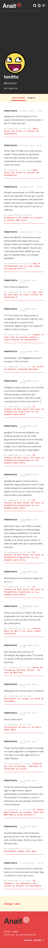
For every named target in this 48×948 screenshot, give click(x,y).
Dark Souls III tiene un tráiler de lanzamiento (21, 131)
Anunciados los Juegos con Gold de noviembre (24, 699)
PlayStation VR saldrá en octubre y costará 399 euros (23, 218)
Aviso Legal (11, 931)
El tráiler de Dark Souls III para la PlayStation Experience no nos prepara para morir (24, 410)
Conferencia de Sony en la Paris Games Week (22, 728)
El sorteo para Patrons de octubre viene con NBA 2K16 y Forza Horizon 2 (24, 812)
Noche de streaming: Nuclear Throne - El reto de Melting (23, 670)
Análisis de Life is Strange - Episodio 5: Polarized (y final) (23, 766)
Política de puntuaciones (20, 934)
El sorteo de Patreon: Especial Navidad (24, 367)
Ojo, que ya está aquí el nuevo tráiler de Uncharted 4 (23, 294)
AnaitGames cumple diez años (20, 851)
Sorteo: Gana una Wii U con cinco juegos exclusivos (22, 631)
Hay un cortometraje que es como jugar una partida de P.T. (22, 266)
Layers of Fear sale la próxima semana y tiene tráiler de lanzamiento (24, 337)
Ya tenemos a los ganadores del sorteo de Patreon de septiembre (22, 883)
